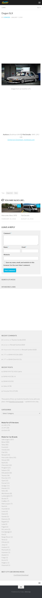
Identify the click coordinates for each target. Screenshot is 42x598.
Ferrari (4, 483)
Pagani (4, 527)
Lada (3, 524)
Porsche (4, 478)
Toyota (4, 475)
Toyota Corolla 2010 (19, 340)
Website (7, 254)
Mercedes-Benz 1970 (9, 215)
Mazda (4, 488)
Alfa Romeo (6, 493)
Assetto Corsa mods (16, 401)
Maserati (5, 565)
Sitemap (28, 592)
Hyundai (4, 509)
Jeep (3, 545)
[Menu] (39, 2)
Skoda (4, 498)
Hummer (5, 552)
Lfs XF (4, 428)
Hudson (4, 547)
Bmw (3, 442)
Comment (7, 233)
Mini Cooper (6, 504)
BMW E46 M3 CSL (15, 359)
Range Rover (6, 537)
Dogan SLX (10, 193)
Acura (4, 560)
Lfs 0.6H (4, 430)
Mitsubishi (5, 473)
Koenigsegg (5, 532)
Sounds (4, 516)
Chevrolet (5, 465)
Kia (3, 534)
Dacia (4, 514)
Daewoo (5, 519)
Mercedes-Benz (7, 457)
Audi (3, 463)
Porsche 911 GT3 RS (10, 391)
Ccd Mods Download (21, 575)
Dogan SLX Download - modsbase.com (21, 140)
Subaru (4, 470)
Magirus (4, 563)
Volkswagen (6, 439)
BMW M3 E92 (8, 381)
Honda (4, 450)
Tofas (15, 193)
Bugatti (4, 522)
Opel (3, 480)
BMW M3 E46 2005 (15, 354)
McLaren (5, 529)
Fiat (3, 452)
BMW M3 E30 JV (9, 376)
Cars (3, 7)
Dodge (4, 486)
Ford (3, 447)
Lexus (4, 511)
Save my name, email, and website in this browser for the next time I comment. (19, 264)
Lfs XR (4, 425)
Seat (3, 506)
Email (24, 247)
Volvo (3, 491)
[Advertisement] (21, 42)
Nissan (4, 460)
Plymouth (5, 550)
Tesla (3, 539)
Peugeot (4, 468)
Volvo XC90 (7, 386)
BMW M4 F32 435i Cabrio (12, 371)
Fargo (4, 557)
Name (6, 247)
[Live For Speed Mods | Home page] (6, 2)
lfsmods (7, 17)
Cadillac (4, 501)
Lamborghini (6, 496)
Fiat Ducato (25, 215)
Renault (4, 455)
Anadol (4, 555)
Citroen (4, 542)
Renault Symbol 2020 (17, 345)
